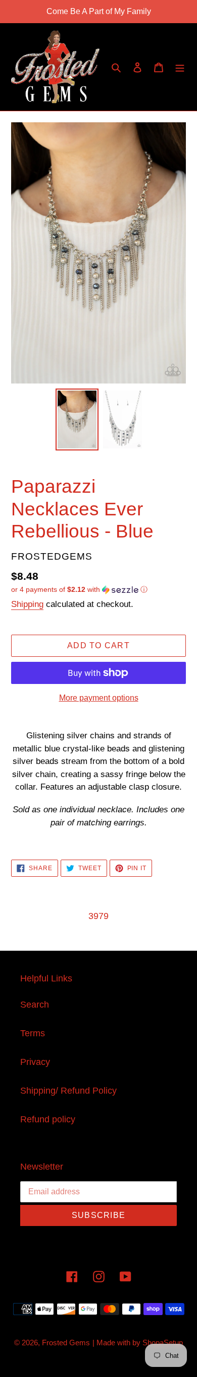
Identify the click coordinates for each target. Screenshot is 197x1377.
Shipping (27, 604)
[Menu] (179, 67)
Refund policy (47, 1119)
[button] (79, 589)
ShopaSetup (162, 1342)
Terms (32, 1033)
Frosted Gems (66, 1342)
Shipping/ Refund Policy (68, 1091)
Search (34, 1005)
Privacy (35, 1062)
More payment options (98, 698)
